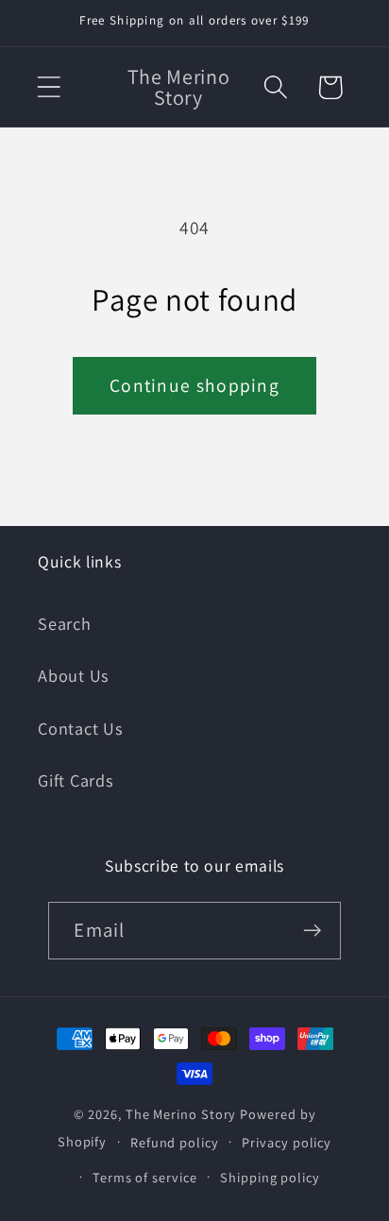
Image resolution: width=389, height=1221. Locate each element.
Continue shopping (194, 385)
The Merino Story (181, 1114)
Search (65, 623)
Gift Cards (76, 780)
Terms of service (145, 1177)
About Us (74, 675)
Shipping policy (270, 1177)
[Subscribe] (313, 930)
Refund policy (174, 1142)
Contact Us (81, 728)
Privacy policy (286, 1142)
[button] (49, 87)
